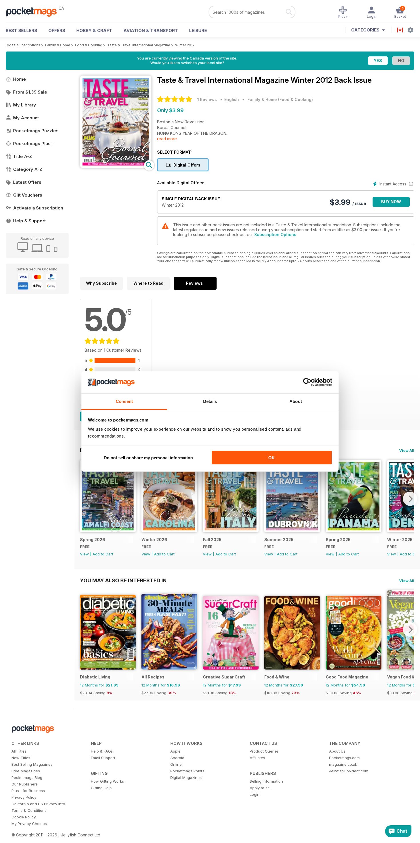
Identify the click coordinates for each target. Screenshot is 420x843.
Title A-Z (22, 156)
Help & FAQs (102, 751)
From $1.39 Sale (30, 92)
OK (271, 457)
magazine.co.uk (343, 764)
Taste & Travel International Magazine (138, 45)
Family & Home (57, 45)
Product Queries (264, 751)
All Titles (19, 751)
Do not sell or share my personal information (148, 457)
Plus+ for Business (28, 790)
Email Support (103, 757)
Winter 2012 (185, 45)
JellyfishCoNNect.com (348, 771)
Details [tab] (210, 401)
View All (406, 450)
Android (177, 757)
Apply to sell (260, 787)
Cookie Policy (23, 817)
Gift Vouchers (27, 195)
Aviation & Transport (150, 30)
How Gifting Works (107, 781)
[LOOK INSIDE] (115, 166)
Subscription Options (275, 234)
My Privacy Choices (29, 823)
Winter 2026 (154, 539)
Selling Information (266, 781)
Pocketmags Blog (26, 777)
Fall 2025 (212, 539)
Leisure (198, 30)
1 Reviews (207, 99)
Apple (175, 751)
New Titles (20, 757)
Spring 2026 (92, 539)
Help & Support (29, 220)
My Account (26, 117)
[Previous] (84, 499)
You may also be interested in (123, 580)
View (84, 554)
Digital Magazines (186, 777)
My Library (24, 105)
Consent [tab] (124, 401)
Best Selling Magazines (32, 764)
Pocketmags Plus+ (33, 143)
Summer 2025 (278, 539)
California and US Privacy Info (38, 804)
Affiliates (257, 757)
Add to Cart (103, 554)
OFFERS (56, 30)
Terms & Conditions (29, 810)
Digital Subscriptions (23, 45)
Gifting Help (101, 787)
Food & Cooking (88, 45)
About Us (337, 751)
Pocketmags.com (344, 757)
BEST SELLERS (21, 30)
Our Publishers (24, 784)
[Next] (410, 499)
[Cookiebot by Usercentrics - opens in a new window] (307, 382)
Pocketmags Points (187, 771)
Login (254, 794)
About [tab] (295, 401)
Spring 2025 (338, 539)
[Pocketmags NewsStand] (34, 11)
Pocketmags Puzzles (36, 130)
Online (176, 764)
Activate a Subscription (38, 208)
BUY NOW (391, 201)
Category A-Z (27, 169)
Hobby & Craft (94, 30)
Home (19, 79)
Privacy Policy (23, 797)
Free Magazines (25, 771)
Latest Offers (27, 182)
